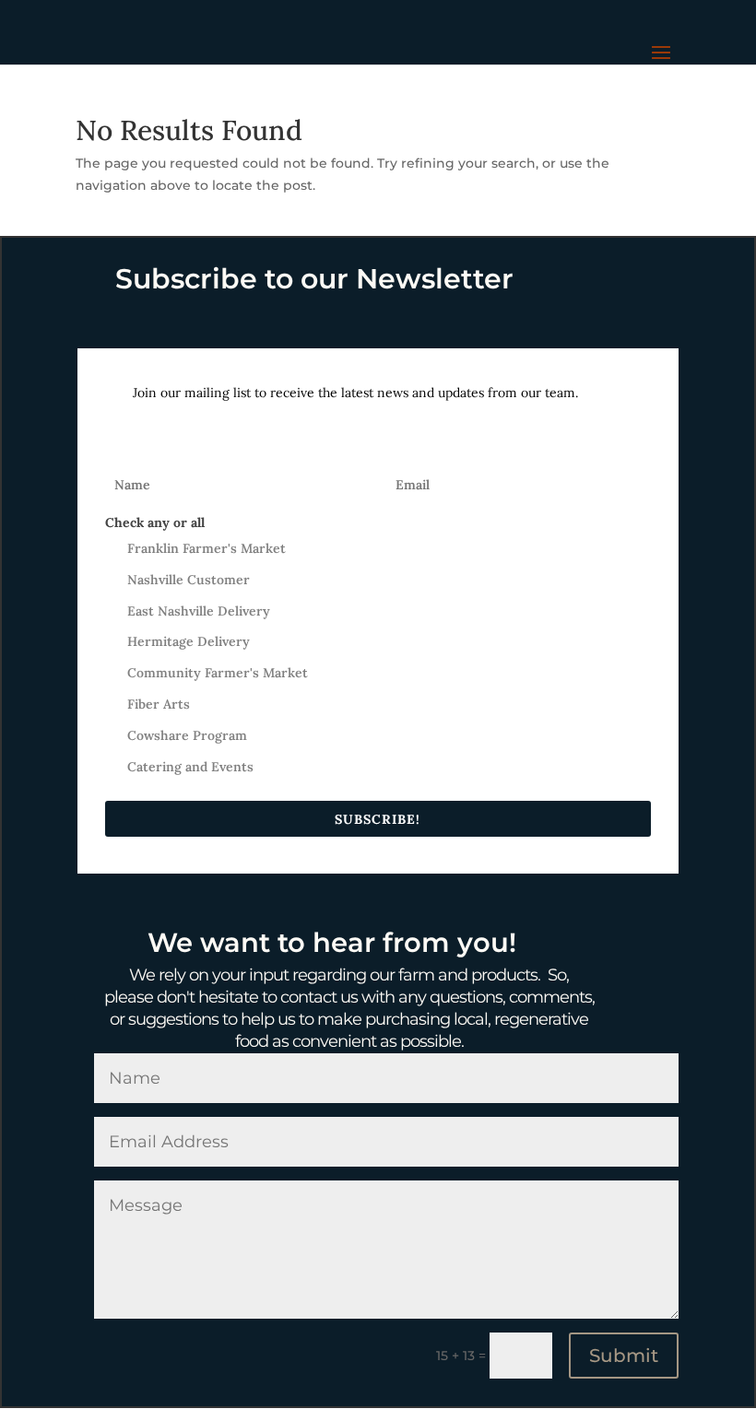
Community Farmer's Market (217, 672)
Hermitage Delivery (188, 641)
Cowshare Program (187, 735)
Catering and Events (190, 766)
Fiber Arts (158, 704)
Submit (623, 1355)
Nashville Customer (188, 579)
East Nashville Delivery (198, 611)
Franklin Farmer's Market (206, 548)
